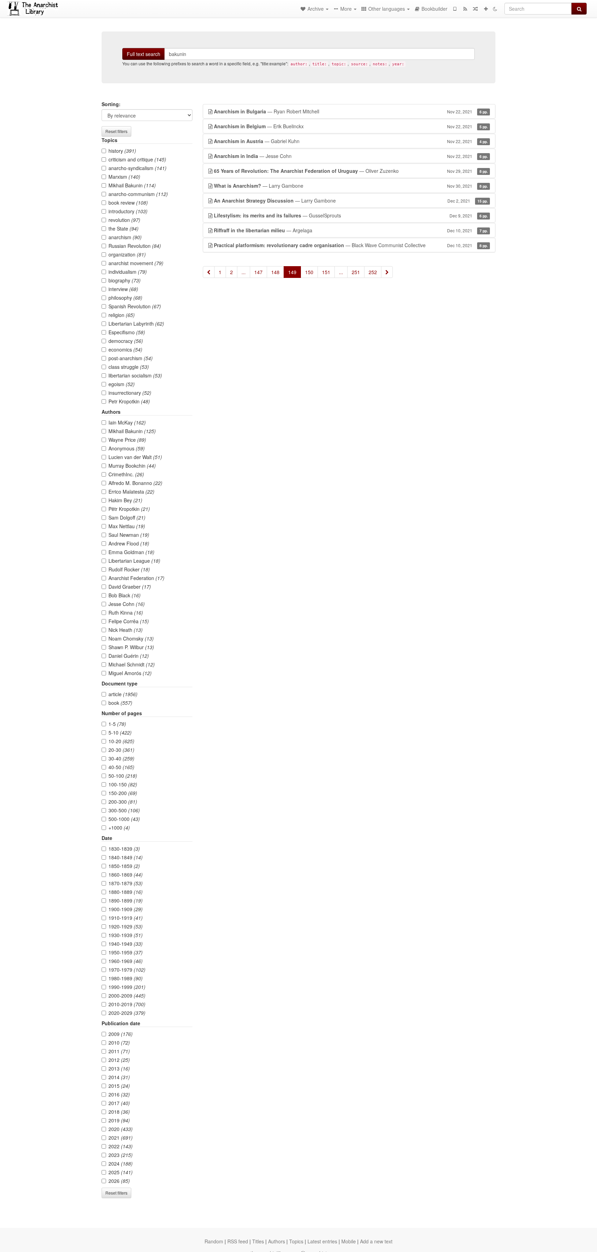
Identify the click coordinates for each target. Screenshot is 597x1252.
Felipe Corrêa (128, 621)
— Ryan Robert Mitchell (351, 111)
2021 (120, 1137)
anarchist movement (135, 263)
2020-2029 (126, 1012)
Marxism (124, 176)
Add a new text (376, 1241)
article (123, 694)
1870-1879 (125, 883)
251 (356, 272)
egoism (121, 384)
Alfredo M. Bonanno (135, 482)
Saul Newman (128, 534)
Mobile (348, 1241)
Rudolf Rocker (129, 569)
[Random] (475, 8)
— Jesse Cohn (351, 155)
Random (214, 1241)
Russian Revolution (134, 245)
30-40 (121, 758)
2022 (120, 1146)
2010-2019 (126, 1004)
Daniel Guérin (128, 655)
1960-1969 (125, 960)
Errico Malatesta (131, 491)
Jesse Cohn (126, 603)
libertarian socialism (135, 375)
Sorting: (111, 104)
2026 (119, 1180)
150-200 (122, 792)
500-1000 (124, 818)
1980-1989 (125, 978)
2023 (120, 1154)
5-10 (120, 732)
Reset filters (116, 131)
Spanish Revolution (134, 306)
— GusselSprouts (351, 215)
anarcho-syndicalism (137, 168)
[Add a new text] (486, 8)
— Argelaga (351, 230)
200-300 (122, 801)
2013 (119, 1068)
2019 (119, 1120)
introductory (128, 211)
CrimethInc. (126, 474)
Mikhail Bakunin (132, 185)
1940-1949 (125, 943)
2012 (119, 1059)
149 (292, 272)
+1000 (119, 827)
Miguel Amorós (130, 673)
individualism (127, 271)
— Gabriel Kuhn (351, 141)
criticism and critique (137, 159)
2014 (119, 1077)
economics (125, 349)
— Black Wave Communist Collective (351, 245)
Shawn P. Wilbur (131, 647)
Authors (276, 1241)
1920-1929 (125, 926)
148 (275, 272)
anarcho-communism (138, 193)
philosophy (125, 297)
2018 (119, 1111)
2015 (119, 1085)
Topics (296, 1241)
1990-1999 (126, 986)
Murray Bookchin (132, 465)
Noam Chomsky (131, 638)
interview (123, 289)
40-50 (121, 767)
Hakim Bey (125, 500)
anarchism (125, 237)
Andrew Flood (128, 543)
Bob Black (124, 595)
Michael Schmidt (131, 664)
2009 (120, 1033)
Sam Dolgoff (126, 517)
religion (121, 314)
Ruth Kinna (125, 612)
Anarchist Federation (136, 577)
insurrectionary (129, 392)
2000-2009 (126, 995)
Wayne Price (127, 439)
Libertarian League (134, 560)
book (120, 702)
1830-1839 (124, 848)
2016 (119, 1094)
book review (128, 202)
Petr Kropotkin (129, 401)
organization (127, 254)
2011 (119, 1051)
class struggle (128, 366)
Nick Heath (125, 629)
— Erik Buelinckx (351, 126)
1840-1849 (125, 857)
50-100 (122, 775)
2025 (120, 1172)
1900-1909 (125, 909)
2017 (119, 1103)
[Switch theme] (495, 8)
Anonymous (126, 448)
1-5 (117, 723)
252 (373, 272)
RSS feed (237, 1241)
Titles (258, 1241)
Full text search (143, 53)
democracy (125, 340)
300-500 (124, 810)
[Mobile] (454, 8)
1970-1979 (126, 969)
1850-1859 (124, 865)
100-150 (122, 784)
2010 (119, 1042)
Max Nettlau (126, 526)
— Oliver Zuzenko (351, 170)
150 (309, 272)
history (122, 150)
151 (326, 272)
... (243, 272)
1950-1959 (125, 952)
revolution (124, 219)
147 (258, 272)
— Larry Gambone (351, 185)
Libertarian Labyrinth (136, 323)
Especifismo (126, 332)
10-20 (121, 741)
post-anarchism (130, 358)
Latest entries (322, 1241)
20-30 (121, 749)
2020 (120, 1128)
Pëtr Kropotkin (129, 508)
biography (124, 280)
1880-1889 (125, 891)
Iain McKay (127, 422)
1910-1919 (125, 917)
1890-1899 (125, 900)
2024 (120, 1163)
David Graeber (129, 586)
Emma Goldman (131, 552)
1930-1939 (125, 935)
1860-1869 (125, 874)
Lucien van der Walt (135, 457)
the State (123, 228)
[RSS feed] (465, 8)
